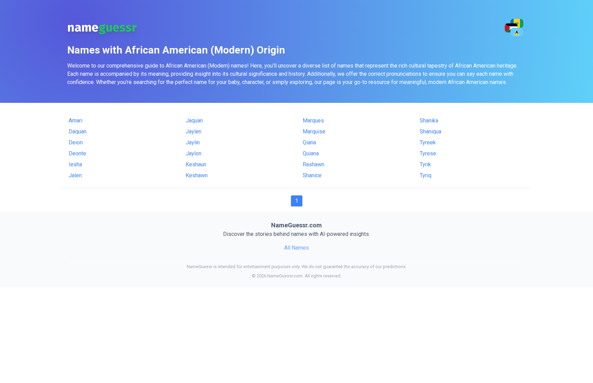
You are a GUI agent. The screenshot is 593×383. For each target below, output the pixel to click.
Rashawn (313, 164)
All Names (296, 247)
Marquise (314, 131)
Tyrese (428, 153)
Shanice (312, 175)
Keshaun (196, 164)
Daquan (77, 131)
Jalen (75, 175)
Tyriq (425, 175)
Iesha (75, 164)
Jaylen (193, 131)
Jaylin (193, 142)
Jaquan (194, 120)
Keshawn (197, 175)
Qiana (309, 142)
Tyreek (428, 142)
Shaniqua (430, 131)
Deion (76, 142)
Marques (313, 120)
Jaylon (193, 153)
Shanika (429, 120)
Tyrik (425, 164)
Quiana (311, 153)
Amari (75, 120)
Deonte (77, 153)
